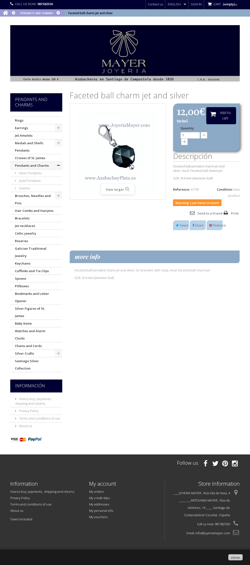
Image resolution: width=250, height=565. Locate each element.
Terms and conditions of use (39, 418)
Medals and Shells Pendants (29, 147)
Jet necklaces (25, 226)
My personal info (101, 510)
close (235, 557)
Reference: (181, 189)
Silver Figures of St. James (30, 312)
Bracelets (22, 218)
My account (102, 483)
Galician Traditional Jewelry (30, 252)
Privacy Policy (28, 411)
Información (30, 386)
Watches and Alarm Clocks (30, 334)
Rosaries (21, 241)
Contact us (155, 4)
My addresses (99, 504)
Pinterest (217, 225)
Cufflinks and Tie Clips (32, 271)
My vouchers (98, 517)
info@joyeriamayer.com (213, 533)
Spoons (20, 278)
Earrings (21, 128)
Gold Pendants (29, 180)
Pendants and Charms (32, 165)
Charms (24, 188)
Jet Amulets (23, 135)
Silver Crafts (24, 353)
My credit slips (99, 498)
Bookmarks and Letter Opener (32, 297)
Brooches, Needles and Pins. (33, 199)
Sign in (196, 4)
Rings (19, 120)
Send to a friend (209, 213)
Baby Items (23, 323)
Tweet (183, 225)
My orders (96, 491)
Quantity (187, 128)
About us (25, 426)
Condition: (225, 189)
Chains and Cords (28, 346)
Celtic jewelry (25, 233)
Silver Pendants (30, 173)
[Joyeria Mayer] (125, 53)
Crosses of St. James (30, 158)
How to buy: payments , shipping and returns (33, 401)
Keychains (23, 263)
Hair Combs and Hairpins (34, 210)
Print (235, 213)
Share (199, 225)
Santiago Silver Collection (27, 364)
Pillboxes (22, 286)
